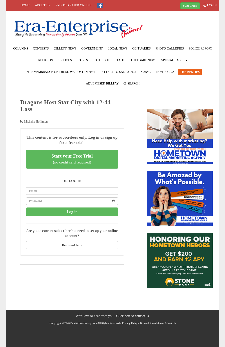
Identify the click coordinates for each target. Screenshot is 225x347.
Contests (41, 48)
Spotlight (101, 60)
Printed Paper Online (74, 5)
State (119, 60)
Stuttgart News (142, 60)
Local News (117, 48)
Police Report (200, 48)
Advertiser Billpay (102, 83)
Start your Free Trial (72, 158)
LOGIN (211, 5)
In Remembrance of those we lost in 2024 (60, 71)
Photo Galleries (170, 48)
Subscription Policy (158, 71)
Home (25, 5)
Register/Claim (72, 245)
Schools (65, 60)
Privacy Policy (130, 323)
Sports (82, 60)
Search (133, 83)
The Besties (190, 71)
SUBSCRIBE (190, 5)
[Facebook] (99, 5)
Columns (20, 48)
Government (92, 48)
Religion (45, 60)
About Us (42, 5)
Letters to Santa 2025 (118, 71)
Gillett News (65, 48)
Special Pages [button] (173, 60)
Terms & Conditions (151, 323)
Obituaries (141, 48)
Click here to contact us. (133, 316)
